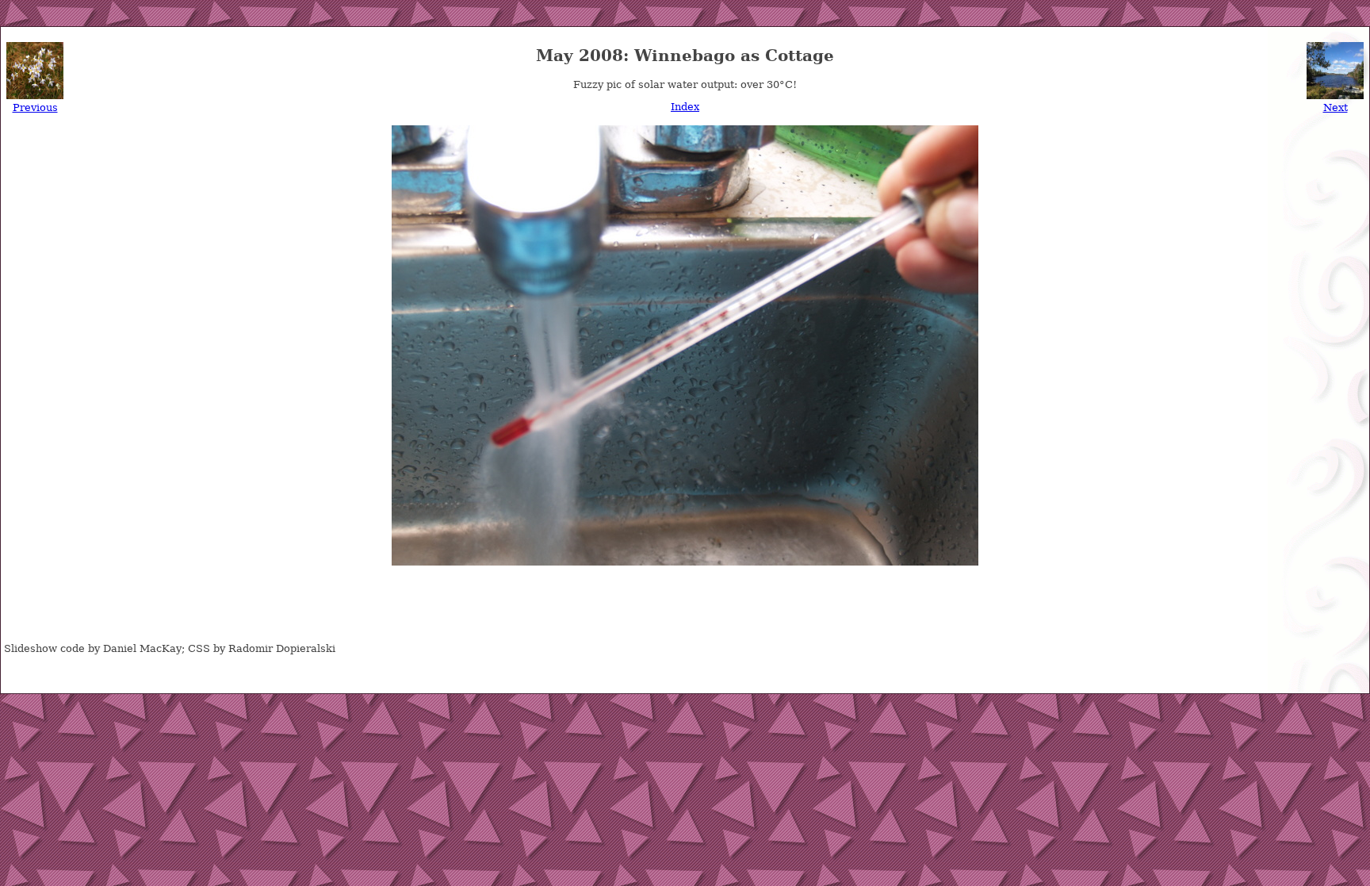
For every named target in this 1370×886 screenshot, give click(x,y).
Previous (35, 107)
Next (1335, 107)
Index (685, 107)
